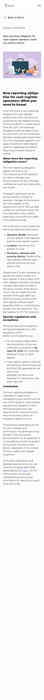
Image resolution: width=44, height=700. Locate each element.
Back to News (16, 17)
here (25, 470)
